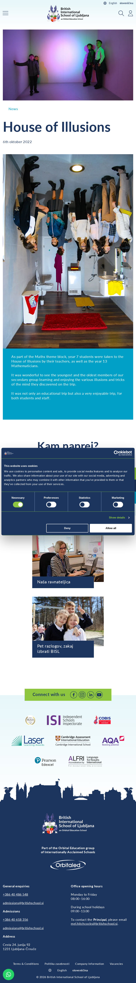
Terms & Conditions (26, 963)
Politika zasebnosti (57, 963)
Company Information (89, 963)
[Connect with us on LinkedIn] (90, 694)
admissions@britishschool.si (23, 903)
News (13, 109)
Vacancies (116, 963)
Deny (67, 528)
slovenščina (126, 3)
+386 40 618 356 (15, 919)
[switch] (51, 505)
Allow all (111, 528)
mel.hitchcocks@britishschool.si (94, 924)
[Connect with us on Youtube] (99, 694)
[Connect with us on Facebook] (73, 694)
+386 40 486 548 (15, 894)
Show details (117, 517)
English (113, 3)
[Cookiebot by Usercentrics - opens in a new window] (116, 453)
